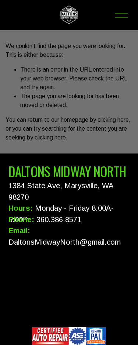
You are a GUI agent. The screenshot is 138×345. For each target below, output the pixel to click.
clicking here (113, 120)
